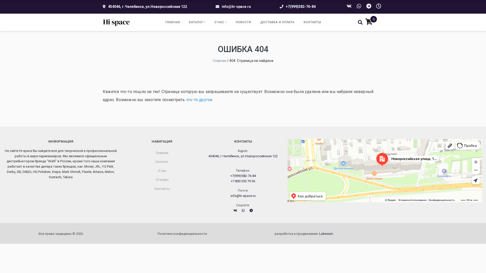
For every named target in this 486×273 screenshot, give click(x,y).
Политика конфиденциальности (182, 234)
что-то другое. (199, 99)
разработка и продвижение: (304, 234)
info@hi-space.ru (236, 7)
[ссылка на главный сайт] (116, 22)
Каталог (196, 22)
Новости (243, 22)
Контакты (312, 22)
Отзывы (162, 179)
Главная (172, 22)
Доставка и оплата (277, 22)
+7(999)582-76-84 (301, 7)
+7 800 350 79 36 (243, 181)
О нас (219, 22)
